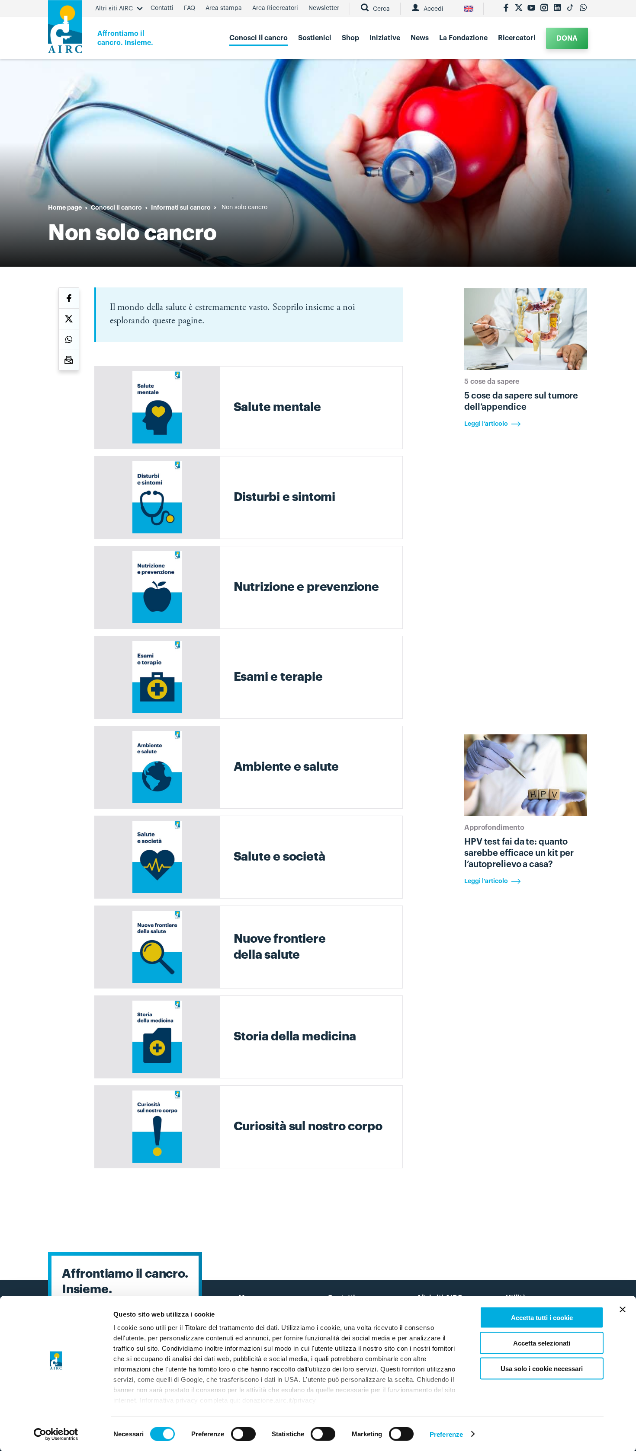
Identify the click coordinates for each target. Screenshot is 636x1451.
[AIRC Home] (65, 29)
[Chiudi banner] (623, 1310)
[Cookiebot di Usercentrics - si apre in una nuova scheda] (56, 1434)
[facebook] (506, 8)
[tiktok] (570, 8)
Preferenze (446, 1434)
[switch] (243, 1434)
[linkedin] (557, 8)
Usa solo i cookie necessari (542, 1368)
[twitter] (519, 8)
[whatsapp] (583, 8)
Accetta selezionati (541, 1342)
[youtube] (531, 8)
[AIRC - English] (468, 8)
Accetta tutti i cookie (542, 1317)
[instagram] (544, 8)
